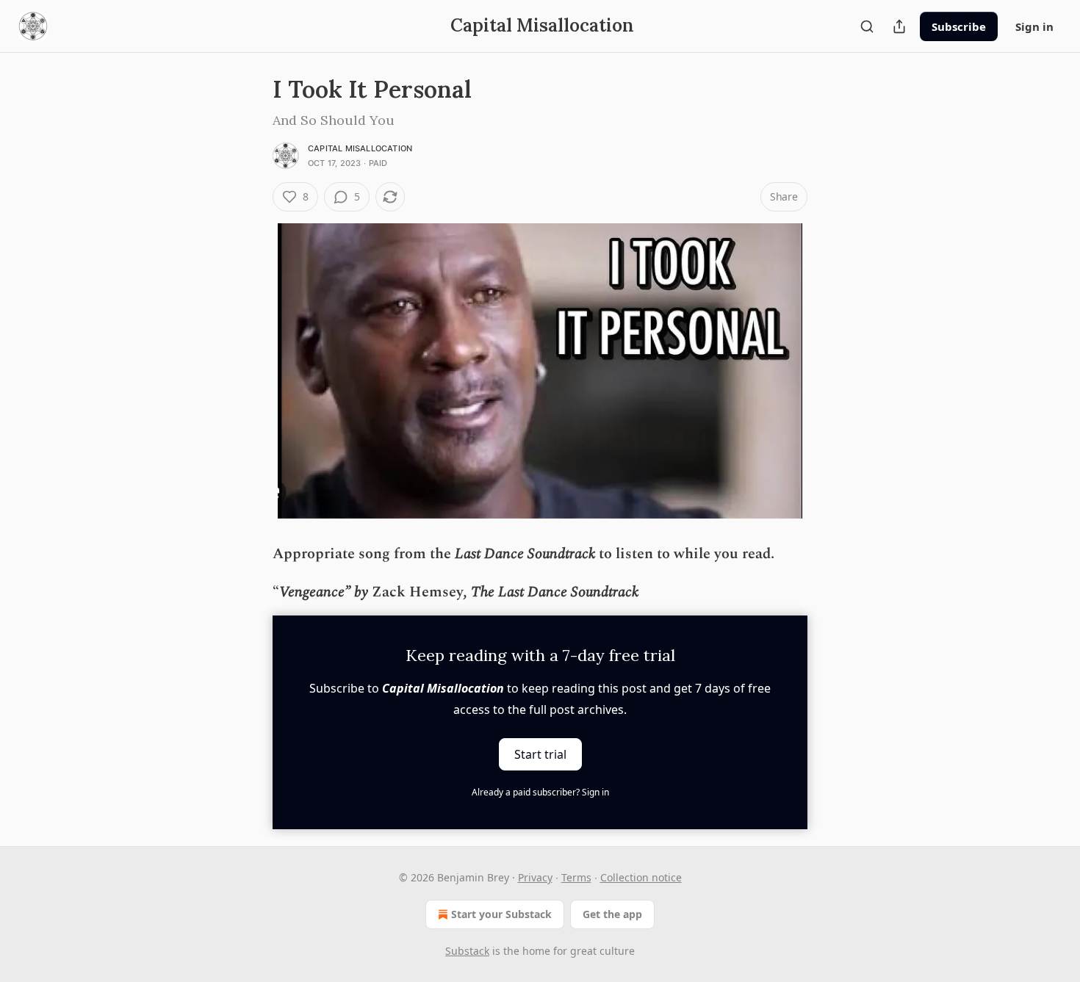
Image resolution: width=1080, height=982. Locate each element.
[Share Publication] (899, 26)
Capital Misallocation (360, 148)
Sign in (1034, 26)
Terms (576, 877)
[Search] (867, 26)
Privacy (535, 877)
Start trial (540, 754)
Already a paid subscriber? (540, 792)
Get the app (612, 914)
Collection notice (641, 877)
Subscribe (959, 26)
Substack (467, 951)
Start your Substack (501, 914)
